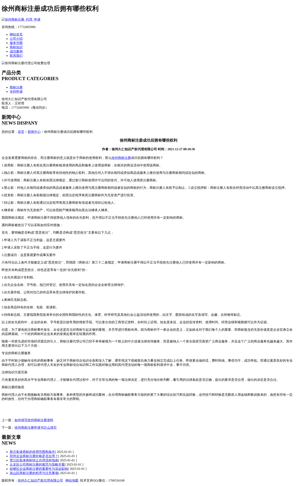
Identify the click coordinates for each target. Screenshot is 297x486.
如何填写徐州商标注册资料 (34, 420)
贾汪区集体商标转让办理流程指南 (34, 460)
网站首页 (16, 34)
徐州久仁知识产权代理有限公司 (40, 480)
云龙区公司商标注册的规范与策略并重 (37, 464)
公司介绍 (16, 38)
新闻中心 (34, 131)
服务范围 (16, 43)
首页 (21, 131)
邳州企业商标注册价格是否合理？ (34, 456)
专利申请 (16, 91)
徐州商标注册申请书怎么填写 (36, 427)
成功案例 (16, 51)
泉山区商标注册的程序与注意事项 (34, 473)
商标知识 (16, 47)
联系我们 (16, 55)
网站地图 (71, 480)
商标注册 (16, 87)
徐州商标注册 (121, 158)
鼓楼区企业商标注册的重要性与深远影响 (39, 468)
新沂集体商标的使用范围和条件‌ (32, 451)
